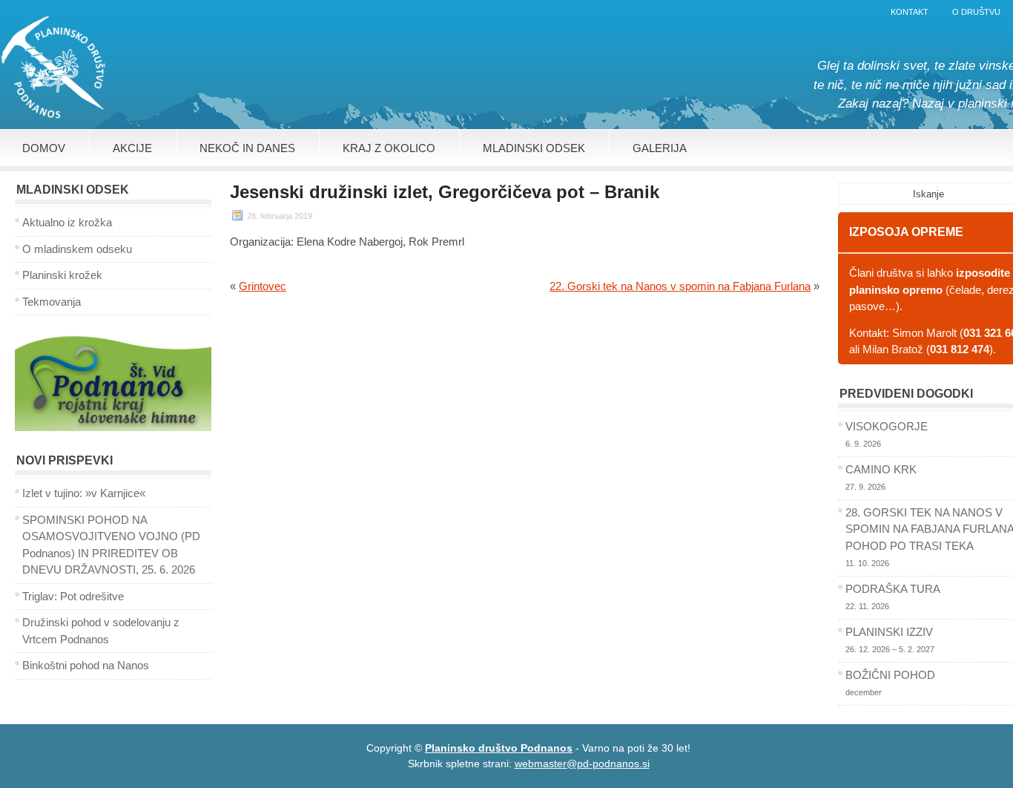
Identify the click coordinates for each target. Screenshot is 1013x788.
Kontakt (909, 11)
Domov (43, 148)
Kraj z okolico (389, 148)
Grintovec (262, 286)
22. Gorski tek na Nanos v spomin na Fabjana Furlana (680, 286)
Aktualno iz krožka (67, 222)
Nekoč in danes (247, 148)
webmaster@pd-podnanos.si (582, 763)
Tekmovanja (51, 301)
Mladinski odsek (534, 148)
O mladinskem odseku (77, 249)
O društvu (976, 11)
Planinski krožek (62, 275)
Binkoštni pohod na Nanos (85, 665)
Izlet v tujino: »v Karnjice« (83, 493)
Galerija (660, 148)
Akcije (132, 148)
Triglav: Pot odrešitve (73, 596)
